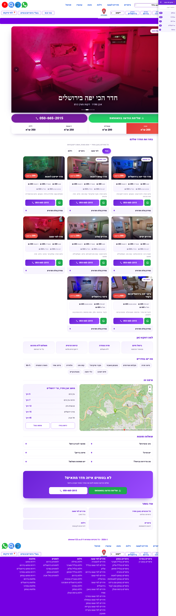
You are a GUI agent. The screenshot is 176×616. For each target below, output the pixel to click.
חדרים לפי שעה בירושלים (98, 584)
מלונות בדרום (29, 579)
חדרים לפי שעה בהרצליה (98, 577)
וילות (99, 5)
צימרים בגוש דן (145, 561)
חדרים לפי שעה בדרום (95, 572)
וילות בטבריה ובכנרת (73, 579)
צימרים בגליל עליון (120, 565)
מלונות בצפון (29, 589)
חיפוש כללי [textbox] (156, 5)
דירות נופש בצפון (27, 575)
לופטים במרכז (52, 568)
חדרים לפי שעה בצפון (95, 603)
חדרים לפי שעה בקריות (95, 606)
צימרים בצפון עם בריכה (118, 582)
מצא (90, 5)
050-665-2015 (51, 118)
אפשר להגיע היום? (77, 443)
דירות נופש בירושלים (26, 568)
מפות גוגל (38, 425)
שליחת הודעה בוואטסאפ (125, 118)
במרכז (158, 13)
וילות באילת (77, 561)
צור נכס (48, 13)
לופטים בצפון (53, 572)
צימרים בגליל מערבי (120, 561)
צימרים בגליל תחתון (120, 568)
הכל (106, 151)
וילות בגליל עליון (75, 568)
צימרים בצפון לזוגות (120, 575)
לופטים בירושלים (51, 565)
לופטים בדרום (52, 561)
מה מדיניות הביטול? (142, 461)
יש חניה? (147, 452)
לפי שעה (94, 151)
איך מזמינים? (145, 443)
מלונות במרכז (29, 586)
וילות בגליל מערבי (74, 565)
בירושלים (132, 13)
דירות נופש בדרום (27, 565)
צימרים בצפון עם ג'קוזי (119, 586)
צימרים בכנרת (123, 572)
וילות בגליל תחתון (74, 572)
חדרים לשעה (113, 5)
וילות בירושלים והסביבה (71, 582)
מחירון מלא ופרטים (143, 210)
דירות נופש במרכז (27, 572)
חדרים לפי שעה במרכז (95, 596)
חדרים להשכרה (98, 561)
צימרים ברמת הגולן (120, 589)
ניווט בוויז (63, 425)
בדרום (146, 13)
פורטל (68, 5)
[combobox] (148, 5)
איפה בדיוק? (79, 452)
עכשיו (79, 5)
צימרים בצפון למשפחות (118, 579)
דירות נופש (30, 561)
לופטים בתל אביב (51, 575)
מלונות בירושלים (28, 582)
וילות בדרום (77, 575)
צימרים (127, 5)
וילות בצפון (77, 589)
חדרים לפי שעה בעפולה (94, 599)
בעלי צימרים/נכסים (29, 13)
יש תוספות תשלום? (77, 461)
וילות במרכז (77, 586)
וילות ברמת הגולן (75, 592)
